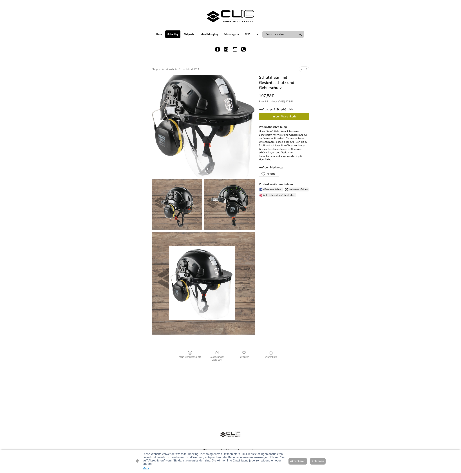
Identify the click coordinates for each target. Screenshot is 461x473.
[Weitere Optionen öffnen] (257, 34)
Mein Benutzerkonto (190, 357)
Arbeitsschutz (169, 69)
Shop (155, 69)
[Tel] (243, 49)
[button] (300, 34)
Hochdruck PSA (190, 69)
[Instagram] (226, 49)
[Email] (235, 49)
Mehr (146, 468)
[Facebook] (217, 49)
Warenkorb (271, 357)
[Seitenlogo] (231, 16)
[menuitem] (301, 69)
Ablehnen (318, 461)
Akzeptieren (297, 461)
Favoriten (244, 357)
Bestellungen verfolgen (217, 358)
